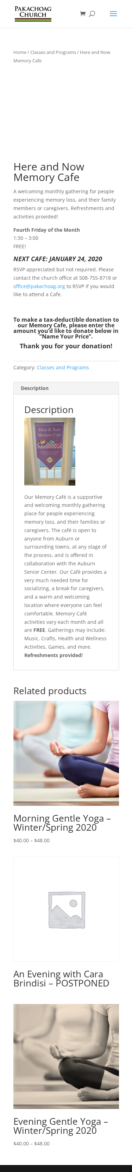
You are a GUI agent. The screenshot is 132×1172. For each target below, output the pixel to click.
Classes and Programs (53, 52)
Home (19, 52)
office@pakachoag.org (39, 286)
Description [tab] (35, 388)
